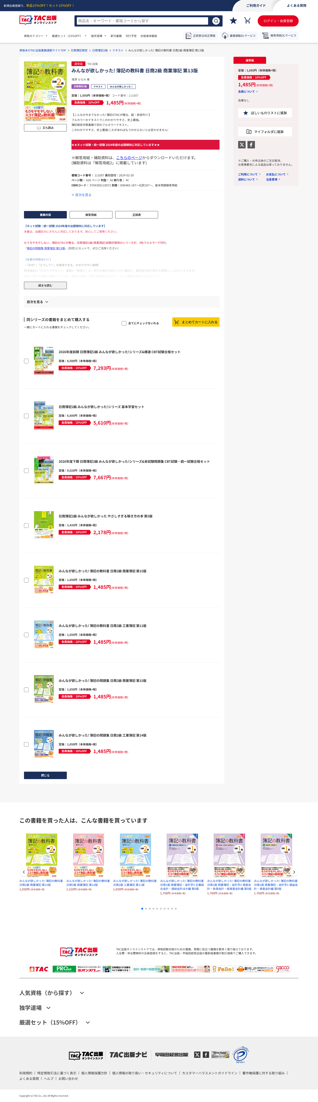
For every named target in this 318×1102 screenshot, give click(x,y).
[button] (294, 872)
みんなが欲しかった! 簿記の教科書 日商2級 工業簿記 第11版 (102, 625)
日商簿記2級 (100, 50)
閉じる (45, 775)
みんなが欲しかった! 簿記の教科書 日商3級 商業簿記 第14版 (88, 883)
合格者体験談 (148, 35)
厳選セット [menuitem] (67, 35)
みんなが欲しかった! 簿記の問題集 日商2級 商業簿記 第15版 (102, 680)
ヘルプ (49, 1078)
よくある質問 (29, 1078)
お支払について (276, 174)
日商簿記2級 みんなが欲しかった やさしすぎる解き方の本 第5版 (105, 516)
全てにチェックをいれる (143, 323)
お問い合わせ (68, 1078)
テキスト (118, 50)
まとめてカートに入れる (200, 322)
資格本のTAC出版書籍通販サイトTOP (42, 50)
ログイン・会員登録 (278, 20)
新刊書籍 (116, 35)
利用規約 (25, 1073)
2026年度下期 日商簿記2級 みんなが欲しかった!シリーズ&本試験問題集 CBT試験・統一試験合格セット (134, 461)
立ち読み (48, 127)
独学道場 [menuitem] (96, 35)
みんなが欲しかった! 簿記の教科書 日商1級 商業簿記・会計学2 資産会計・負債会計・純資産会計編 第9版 (229, 885)
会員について (246, 91)
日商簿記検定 (79, 50)
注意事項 (271, 179)
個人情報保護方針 (94, 1073)
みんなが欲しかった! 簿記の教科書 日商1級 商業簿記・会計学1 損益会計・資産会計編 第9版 (276, 885)
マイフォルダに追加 (269, 132)
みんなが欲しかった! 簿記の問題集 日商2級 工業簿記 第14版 (102, 735)
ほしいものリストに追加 (269, 113)
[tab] (249, 60)
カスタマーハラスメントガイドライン (209, 1073)
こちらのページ (129, 157)
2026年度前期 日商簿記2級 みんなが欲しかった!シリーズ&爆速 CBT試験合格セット (120, 351)
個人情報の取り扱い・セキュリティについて (144, 1073)
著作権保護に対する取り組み (263, 1073)
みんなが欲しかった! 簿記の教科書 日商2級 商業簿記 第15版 (102, 571)
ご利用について (248, 174)
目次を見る (83, 195)
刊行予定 (131, 35)
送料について (246, 179)
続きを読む (45, 285)
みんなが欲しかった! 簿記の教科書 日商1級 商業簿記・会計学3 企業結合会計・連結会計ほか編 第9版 (182, 885)
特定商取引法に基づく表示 (56, 1073)
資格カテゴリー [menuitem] (34, 35)
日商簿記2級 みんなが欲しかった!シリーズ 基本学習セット (101, 406)
